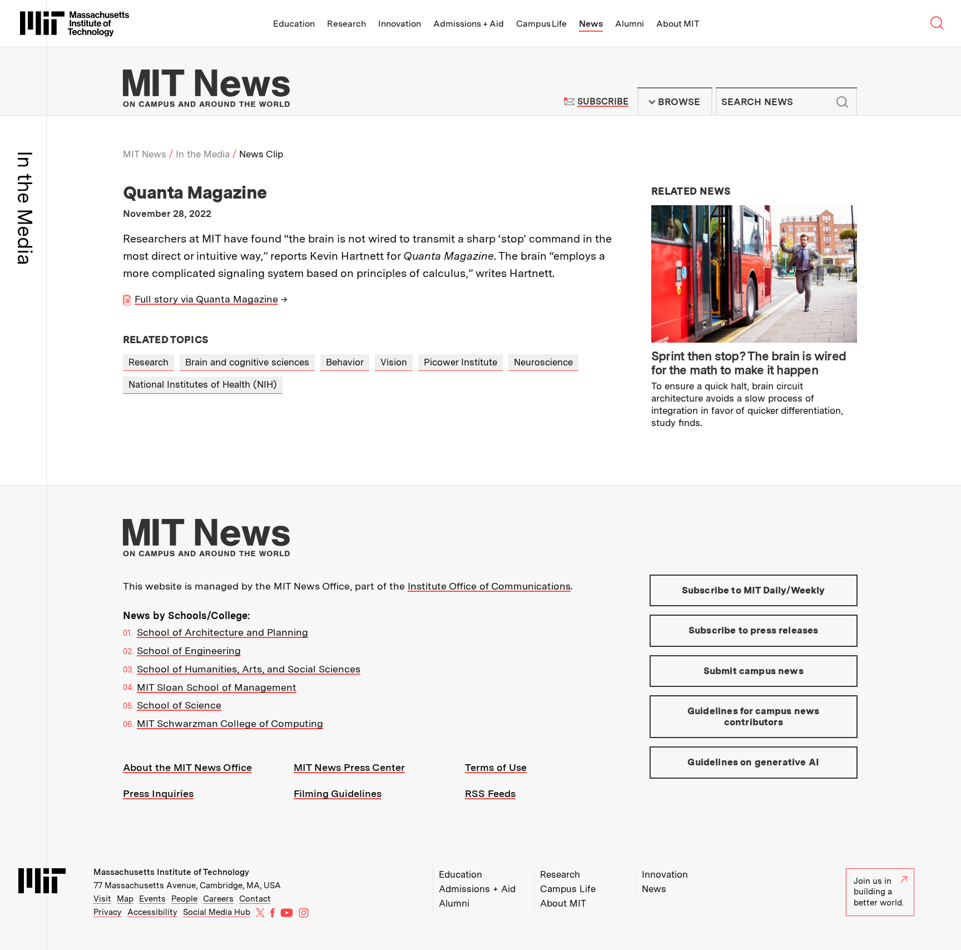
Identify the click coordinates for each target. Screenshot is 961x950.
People (184, 899)
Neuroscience (543, 362)
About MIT (677, 23)
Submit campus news (754, 670)
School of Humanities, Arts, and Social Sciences (248, 669)
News (591, 23)
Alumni (629, 23)
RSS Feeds (490, 793)
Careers (218, 899)
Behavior (345, 362)
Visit (102, 899)
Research (346, 23)
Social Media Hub (216, 912)
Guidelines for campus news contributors (753, 716)
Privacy (107, 912)
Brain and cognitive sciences (247, 362)
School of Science (179, 705)
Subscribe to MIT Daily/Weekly (753, 590)
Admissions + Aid (468, 23)
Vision (393, 362)
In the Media (203, 154)
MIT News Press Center (349, 767)
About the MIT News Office (187, 767)
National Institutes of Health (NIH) (202, 384)
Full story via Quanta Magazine (206, 299)
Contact (255, 899)
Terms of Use (496, 767)
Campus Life (541, 23)
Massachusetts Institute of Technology (171, 872)
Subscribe (602, 101)
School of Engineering (189, 650)
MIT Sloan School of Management (216, 687)
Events (152, 899)
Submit (842, 101)
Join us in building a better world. (879, 892)
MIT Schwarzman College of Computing (230, 723)
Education (294, 23)
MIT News (144, 154)
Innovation (399, 23)
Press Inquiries (158, 793)
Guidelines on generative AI (753, 762)
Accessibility (152, 912)
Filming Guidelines (338, 793)
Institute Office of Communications (489, 586)
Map (125, 899)
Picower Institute (460, 362)
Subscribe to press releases (753, 630)
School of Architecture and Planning (222, 632)
